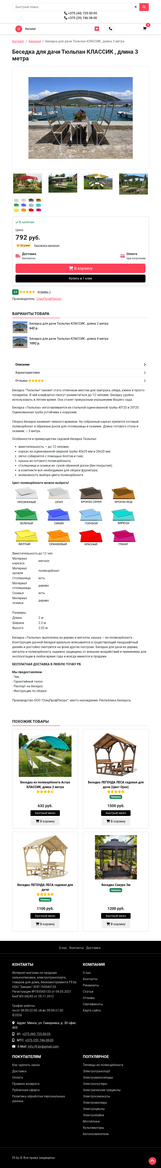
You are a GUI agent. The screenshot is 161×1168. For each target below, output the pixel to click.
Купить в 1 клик (80, 278)
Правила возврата (25, 1084)
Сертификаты (93, 1004)
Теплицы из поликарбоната (103, 1065)
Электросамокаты (96, 1096)
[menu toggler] (97, 29)
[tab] (80, 381)
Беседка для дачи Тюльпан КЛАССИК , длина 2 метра (68, 323)
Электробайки (93, 1115)
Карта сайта (92, 1010)
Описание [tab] (22, 364)
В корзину (47, 821)
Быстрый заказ (45, 813)
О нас (63, 948)
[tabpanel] (80, 545)
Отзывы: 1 (44, 291)
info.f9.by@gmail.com (43, 1046)
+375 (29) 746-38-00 (82, 18)
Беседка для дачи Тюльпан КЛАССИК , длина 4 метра (68, 338)
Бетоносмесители (96, 1134)
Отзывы (89, 998)
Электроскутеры (95, 1084)
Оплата (17, 1077)
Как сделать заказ (26, 1065)
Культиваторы (93, 1128)
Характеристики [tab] (27, 372)
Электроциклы (94, 1109)
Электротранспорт (96, 1071)
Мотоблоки (91, 1121)
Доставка (93, 948)
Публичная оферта (26, 1090)
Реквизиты (91, 985)
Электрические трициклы (102, 1090)
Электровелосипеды (98, 1077)
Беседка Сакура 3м (116, 885)
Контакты (76, 948)
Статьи (88, 991)
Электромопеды (95, 1102)
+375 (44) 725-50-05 (82, 13)
